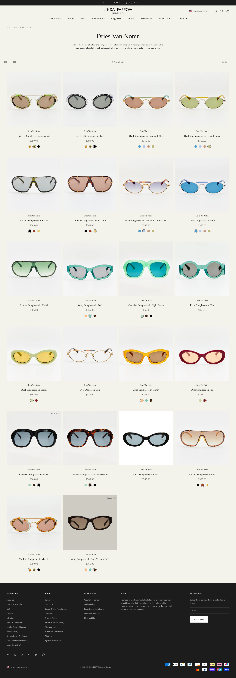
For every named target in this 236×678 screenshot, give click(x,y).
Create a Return (51, 618)
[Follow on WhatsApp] (43, 654)
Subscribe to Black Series (94, 609)
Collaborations (98, 18)
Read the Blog (89, 604)
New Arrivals (55, 18)
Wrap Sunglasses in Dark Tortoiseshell (90, 559)
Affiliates (10, 618)
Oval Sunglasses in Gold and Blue (146, 136)
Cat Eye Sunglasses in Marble (34, 559)
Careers (10, 613)
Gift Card (48, 636)
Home (9, 27)
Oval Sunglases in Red (202, 389)
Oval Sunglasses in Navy (202, 220)
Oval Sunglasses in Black (146, 474)
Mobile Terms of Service (16, 627)
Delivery (48, 599)
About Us (182, 18)
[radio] (29, 146)
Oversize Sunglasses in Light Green (146, 305)
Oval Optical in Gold (89, 389)
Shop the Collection (92, 613)
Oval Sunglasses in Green (34, 389)
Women (71, 18)
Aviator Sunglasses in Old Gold (90, 220)
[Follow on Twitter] (15, 654)
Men (83, 18)
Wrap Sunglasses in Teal (90, 305)
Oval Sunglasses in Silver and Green (202, 136)
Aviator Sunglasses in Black (34, 220)
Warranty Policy (51, 627)
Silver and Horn (90, 618)
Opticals (131, 18)
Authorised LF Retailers (54, 631)
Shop (15, 27)
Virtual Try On (165, 18)
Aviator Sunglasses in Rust (202, 474)
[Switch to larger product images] (5, 62)
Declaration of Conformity (17, 636)
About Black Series (91, 599)
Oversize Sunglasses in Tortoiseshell (90, 474)
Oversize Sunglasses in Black (33, 474)
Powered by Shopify (104, 667)
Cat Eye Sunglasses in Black (90, 136)
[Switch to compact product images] (14, 62)
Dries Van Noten (26, 27)
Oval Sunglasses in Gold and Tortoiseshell (146, 220)
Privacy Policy (12, 631)
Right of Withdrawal (53, 640)
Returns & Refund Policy (54, 622)
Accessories (146, 18)
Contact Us (49, 613)
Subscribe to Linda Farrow (17, 640)
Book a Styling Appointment (56, 609)
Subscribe (199, 619)
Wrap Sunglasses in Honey (146, 389)
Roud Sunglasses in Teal (202, 305)
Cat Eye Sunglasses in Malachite (34, 136)
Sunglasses (115, 18)
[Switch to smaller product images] (10, 62)
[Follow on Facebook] (8, 654)
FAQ (8, 609)
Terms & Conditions (15, 622)
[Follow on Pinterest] (29, 654)
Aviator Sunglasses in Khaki (34, 305)
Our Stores (49, 604)
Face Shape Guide (14, 604)
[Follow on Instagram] (22, 654)
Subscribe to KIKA (14, 645)
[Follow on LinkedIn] (36, 654)
